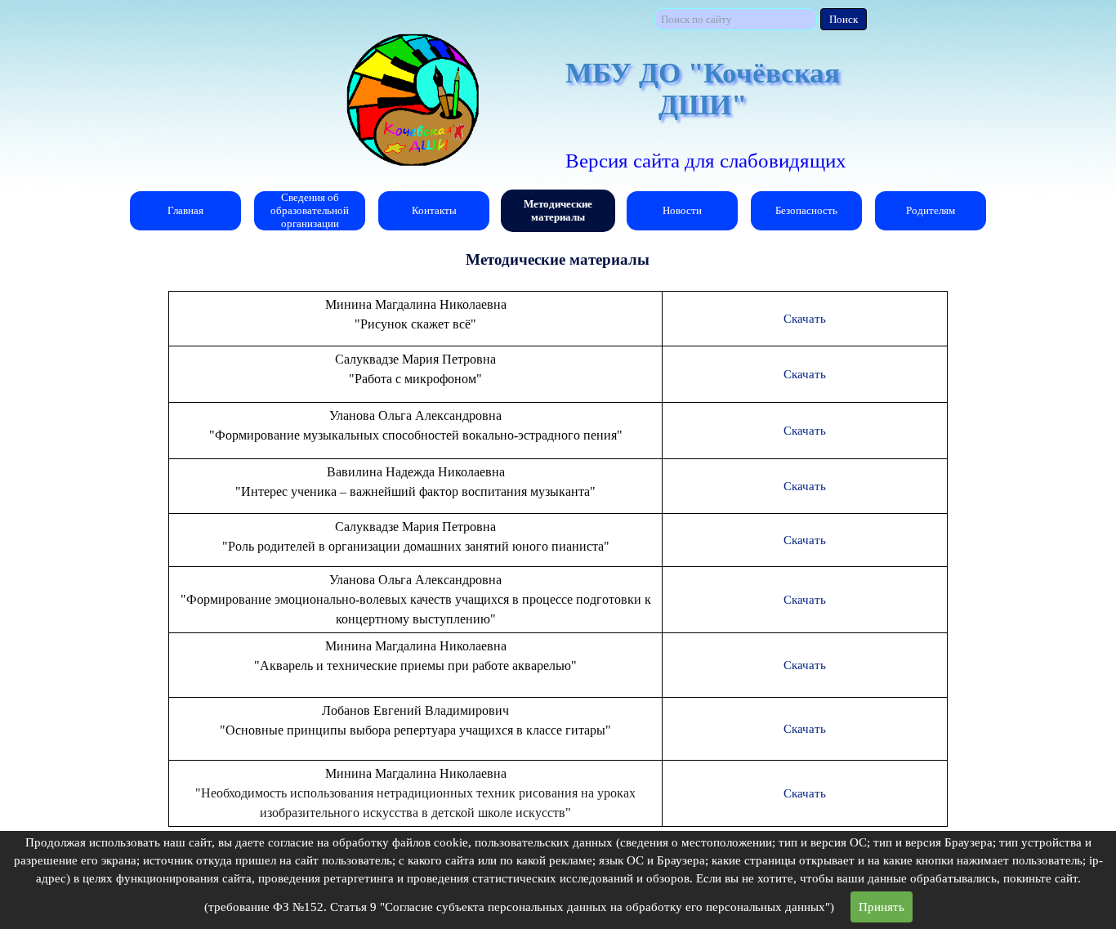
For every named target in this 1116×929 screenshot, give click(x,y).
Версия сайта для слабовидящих (705, 161)
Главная (185, 210)
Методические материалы (558, 210)
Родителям (930, 210)
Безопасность (806, 210)
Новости (682, 210)
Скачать (804, 318)
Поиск (843, 19)
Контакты (434, 210)
